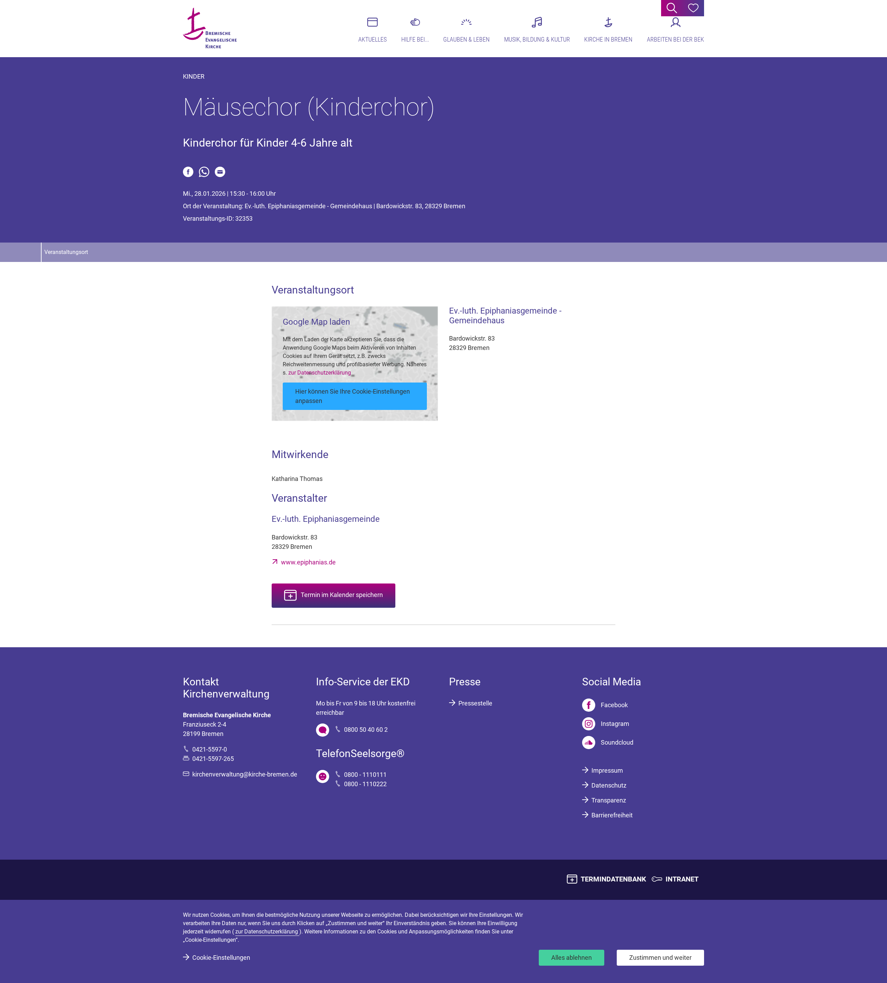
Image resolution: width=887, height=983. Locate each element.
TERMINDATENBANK (613, 879)
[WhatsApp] (204, 172)
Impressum (607, 770)
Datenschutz (608, 785)
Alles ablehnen (571, 957)
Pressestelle (475, 703)
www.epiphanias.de (308, 562)
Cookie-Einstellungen (221, 957)
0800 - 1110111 (365, 774)
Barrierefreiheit (612, 815)
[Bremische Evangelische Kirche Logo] (210, 28)
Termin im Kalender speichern (342, 595)
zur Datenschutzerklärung (319, 372)
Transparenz (608, 800)
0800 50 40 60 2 (366, 729)
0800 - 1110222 (365, 784)
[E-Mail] (220, 172)
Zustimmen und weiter (660, 957)
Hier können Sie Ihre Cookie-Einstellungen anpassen (352, 396)
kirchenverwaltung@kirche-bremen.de (244, 774)
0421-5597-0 (209, 749)
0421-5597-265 (213, 758)
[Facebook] (188, 172)
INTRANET (682, 879)
